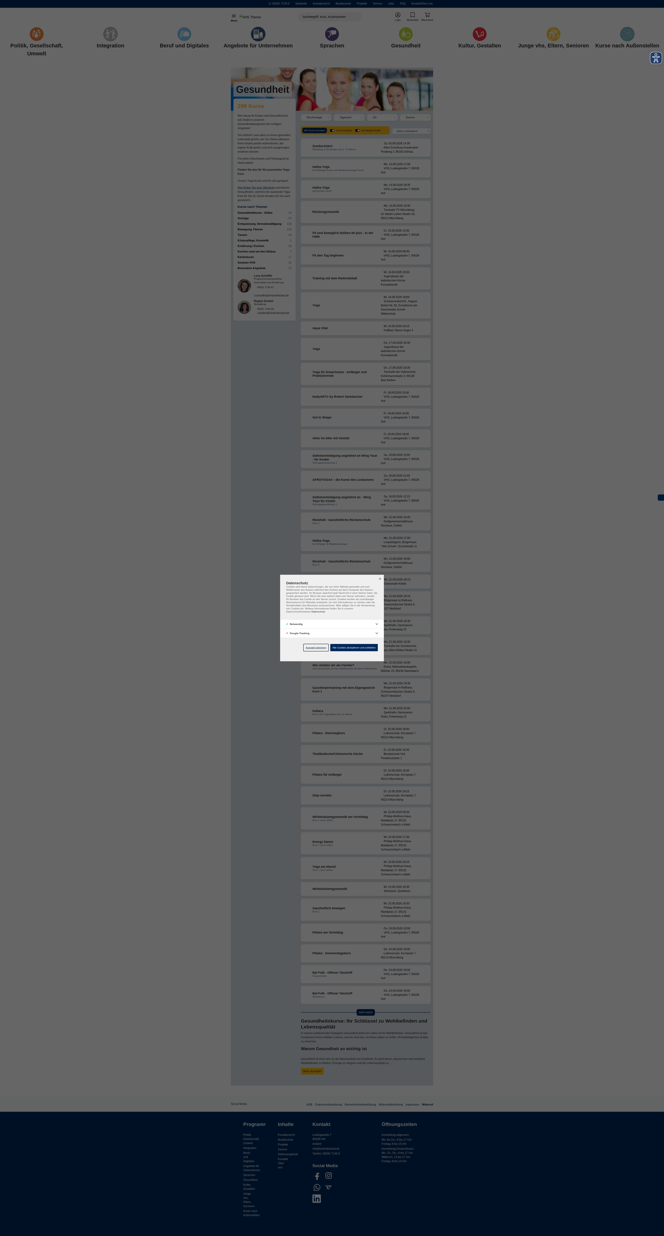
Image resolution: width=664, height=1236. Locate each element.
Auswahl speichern (316, 647)
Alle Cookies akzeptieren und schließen (354, 647)
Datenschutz (318, 611)
